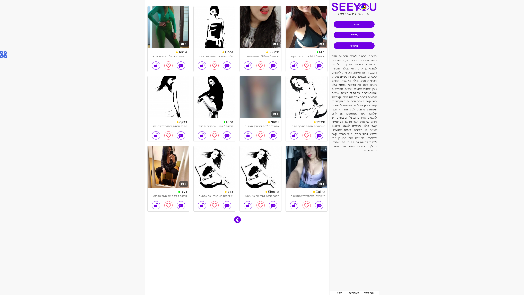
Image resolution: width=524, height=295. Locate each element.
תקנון (339, 293)
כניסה (354, 35)
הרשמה (354, 24)
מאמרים (354, 293)
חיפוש (354, 45)
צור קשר (369, 293)
